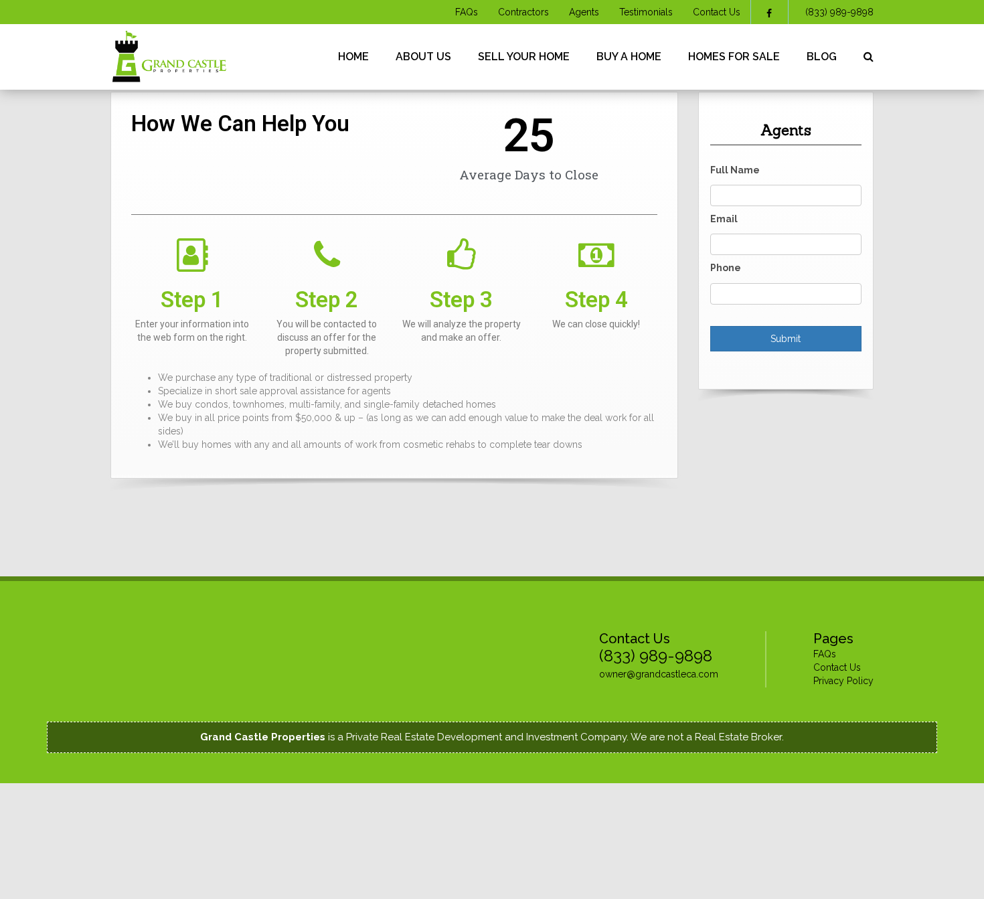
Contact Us (716, 12)
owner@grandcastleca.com (658, 674)
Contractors (523, 12)
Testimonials (646, 12)
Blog (822, 56)
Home (353, 56)
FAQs (466, 12)
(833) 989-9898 (839, 12)
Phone (725, 267)
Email (724, 219)
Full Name (735, 170)
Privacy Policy (843, 680)
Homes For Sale (734, 56)
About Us (423, 56)
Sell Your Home (524, 56)
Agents (584, 12)
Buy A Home (628, 56)
